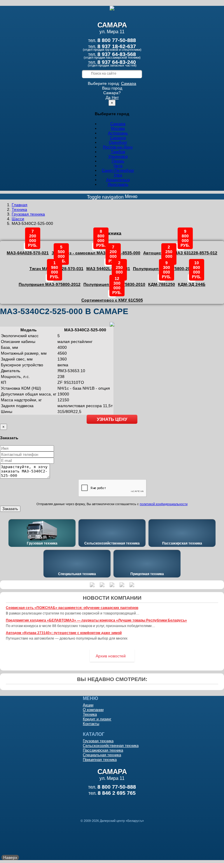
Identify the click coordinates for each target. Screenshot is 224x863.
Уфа (118, 175)
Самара (128, 83)
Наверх (10, 857)
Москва (118, 128)
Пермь (118, 161)
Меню (112, 196)
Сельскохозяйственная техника (112, 543)
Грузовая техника (28, 214)
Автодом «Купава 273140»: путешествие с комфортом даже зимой (64, 633)
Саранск (118, 137)
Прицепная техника (147, 574)
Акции (88, 705)
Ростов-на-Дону (118, 147)
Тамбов (118, 151)
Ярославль (118, 184)
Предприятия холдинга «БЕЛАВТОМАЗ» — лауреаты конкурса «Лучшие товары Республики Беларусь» (96, 620)
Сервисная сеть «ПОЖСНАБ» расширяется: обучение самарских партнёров (72, 608)
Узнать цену (112, 419)
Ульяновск (118, 156)
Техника (19, 209)
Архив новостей (111, 656)
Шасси (18, 218)
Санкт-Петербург (118, 170)
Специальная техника (77, 574)
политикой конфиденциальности (164, 504)
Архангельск (118, 179)
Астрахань (118, 133)
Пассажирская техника (182, 543)
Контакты (91, 724)
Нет (115, 97)
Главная (19, 204)
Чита (118, 165)
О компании (93, 710)
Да (108, 97)
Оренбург (118, 142)
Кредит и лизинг (97, 719)
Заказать (10, 509)
